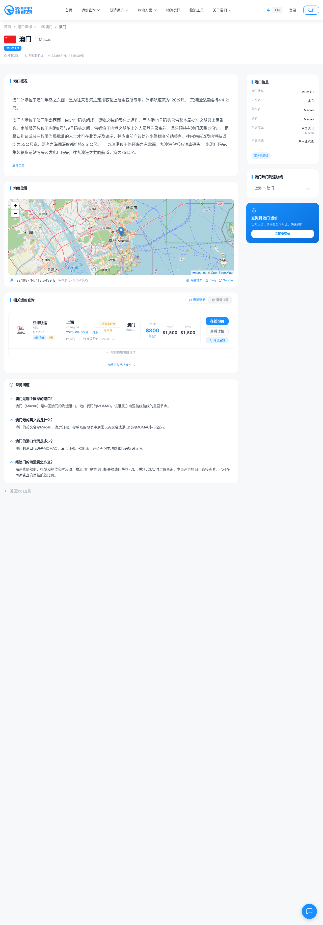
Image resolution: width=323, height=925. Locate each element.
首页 (68, 10)
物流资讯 (173, 10)
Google (228, 280)
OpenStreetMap (222, 272)
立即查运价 (282, 234)
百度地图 (196, 280)
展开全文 (18, 165)
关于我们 (220, 10)
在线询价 (217, 321)
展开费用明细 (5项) (124, 353)
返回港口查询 (20, 491)
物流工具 (197, 10)
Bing (212, 280)
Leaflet (201, 272)
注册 (311, 10)
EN (277, 10)
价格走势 (110, 323)
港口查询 (25, 26)
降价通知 (219, 340)
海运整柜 (199, 300)
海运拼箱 (222, 300)
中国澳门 (45, 26)
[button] (121, 232)
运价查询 (89, 10)
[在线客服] (309, 911)
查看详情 (217, 331)
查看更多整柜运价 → (121, 365)
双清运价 (117, 10)
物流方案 (145, 10)
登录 (292, 10)
